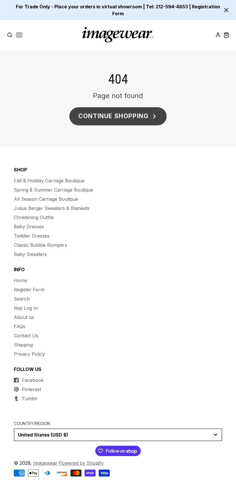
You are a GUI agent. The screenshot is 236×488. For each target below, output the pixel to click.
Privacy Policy (29, 354)
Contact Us (26, 335)
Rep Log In (26, 308)
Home (20, 280)
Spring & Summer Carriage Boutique (53, 190)
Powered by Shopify (81, 463)
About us (24, 317)
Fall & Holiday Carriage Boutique (49, 180)
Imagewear (45, 463)
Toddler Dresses (32, 236)
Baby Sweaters (30, 254)
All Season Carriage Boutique (46, 199)
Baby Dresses (29, 226)
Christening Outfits (34, 217)
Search (22, 299)
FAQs (19, 326)
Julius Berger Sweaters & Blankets (52, 208)
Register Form (29, 289)
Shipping (23, 345)
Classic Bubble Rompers (40, 245)
